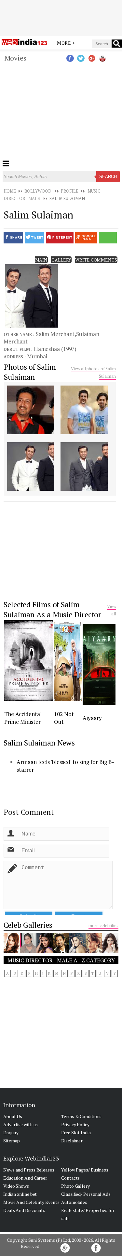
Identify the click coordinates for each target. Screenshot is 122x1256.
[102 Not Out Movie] (68, 699)
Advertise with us (20, 1124)
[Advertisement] (61, 17)
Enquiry (11, 1132)
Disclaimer (72, 1141)
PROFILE (69, 191)
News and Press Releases (28, 1170)
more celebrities (103, 925)
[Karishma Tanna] (110, 951)
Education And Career (25, 1178)
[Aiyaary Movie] (99, 703)
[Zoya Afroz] (12, 951)
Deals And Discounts (24, 1210)
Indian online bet (20, 1194)
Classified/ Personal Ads (86, 1194)
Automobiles (74, 1202)
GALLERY (61, 260)
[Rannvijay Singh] (61, 951)
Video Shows (16, 1186)
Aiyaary (92, 718)
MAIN (41, 260)
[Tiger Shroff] (94, 951)
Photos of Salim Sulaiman (30, 372)
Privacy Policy (75, 1124)
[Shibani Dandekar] (77, 951)
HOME (10, 191)
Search (108, 176)
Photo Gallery (75, 1186)
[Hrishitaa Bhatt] (44, 951)
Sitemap (11, 1141)
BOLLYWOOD (37, 191)
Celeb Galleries (28, 925)
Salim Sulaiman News (39, 743)
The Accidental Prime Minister (23, 717)
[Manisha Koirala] (28, 951)
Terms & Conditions (81, 1116)
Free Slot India (76, 1132)
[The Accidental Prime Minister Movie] (28, 699)
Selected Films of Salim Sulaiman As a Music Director (52, 610)
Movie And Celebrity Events (31, 1202)
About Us (12, 1116)
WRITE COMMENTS (96, 260)
